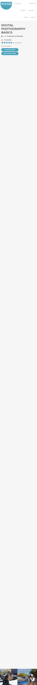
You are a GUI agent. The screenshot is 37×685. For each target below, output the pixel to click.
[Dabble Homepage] (6, 6)
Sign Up (33, 17)
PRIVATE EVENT (10, 50)
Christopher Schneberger (15, 36)
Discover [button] (32, 3)
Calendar (31, 10)
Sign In (26, 17)
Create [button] (22, 10)
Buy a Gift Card (10, 53)
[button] (18, 3)
